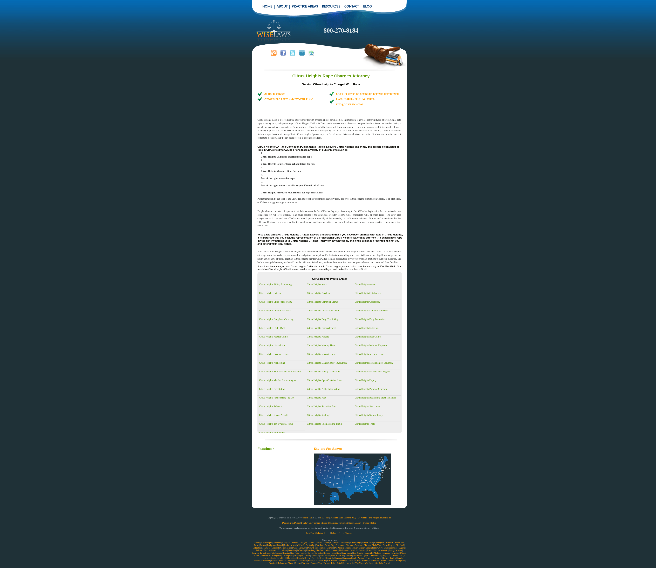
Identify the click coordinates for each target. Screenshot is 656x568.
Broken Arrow (290, 545)
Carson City (329, 545)
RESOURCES (331, 7)
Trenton (314, 563)
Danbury (302, 548)
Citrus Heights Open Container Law (324, 380)
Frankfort (292, 550)
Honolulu (354, 550)
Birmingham (379, 543)
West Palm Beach (382, 563)
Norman (348, 555)
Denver (330, 548)
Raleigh (393, 558)
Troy (320, 563)
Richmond (265, 560)
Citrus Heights (388, 545)
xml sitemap (322, 523)
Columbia (257, 548)
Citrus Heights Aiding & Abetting (275, 284)
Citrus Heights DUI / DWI (272, 328)
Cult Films (334, 518)
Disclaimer (286, 523)
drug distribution (369, 523)
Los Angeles (358, 553)
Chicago (367, 545)
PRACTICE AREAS (305, 7)
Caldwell (300, 545)
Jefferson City (269, 553)
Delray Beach (312, 548)
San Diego (343, 560)
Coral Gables (285, 548)
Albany (257, 543)
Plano (322, 558)
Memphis (386, 553)
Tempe (291, 563)
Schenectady (374, 560)
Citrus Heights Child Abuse (368, 293)
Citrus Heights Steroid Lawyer (369, 415)
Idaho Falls (371, 550)
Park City (281, 558)
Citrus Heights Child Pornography (275, 302)
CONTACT (351, 7)
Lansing (286, 553)
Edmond (369, 548)
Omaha (395, 555)
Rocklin (274, 560)
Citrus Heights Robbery (270, 406)
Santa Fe (352, 560)
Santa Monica (362, 560)
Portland (361, 558)
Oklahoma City (376, 555)
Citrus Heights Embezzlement (321, 328)
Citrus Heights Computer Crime (322, 302)
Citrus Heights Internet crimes (321, 354)
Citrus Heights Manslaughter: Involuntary (327, 363)
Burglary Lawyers (308, 523)
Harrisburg (310, 550)
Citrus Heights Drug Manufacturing (276, 319)
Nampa (307, 555)
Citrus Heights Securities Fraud (322, 406)
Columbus (266, 548)
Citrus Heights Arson (317, 284)
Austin (326, 543)
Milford (257, 555)
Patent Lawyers (355, 523)
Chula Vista (376, 545)
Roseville (282, 560)
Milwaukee (265, 555)
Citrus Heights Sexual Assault (273, 415)
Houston (362, 550)
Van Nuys (359, 563)
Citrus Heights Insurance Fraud (274, 354)
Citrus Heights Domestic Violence (371, 310)
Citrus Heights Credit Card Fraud (275, 310)
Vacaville (350, 563)
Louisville (369, 553)
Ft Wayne (301, 550)
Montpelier (288, 555)
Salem (310, 560)
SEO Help (324, 518)
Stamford (273, 563)
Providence (377, 558)
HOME (267, 7)
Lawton (304, 553)
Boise (256, 545)
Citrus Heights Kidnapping (272, 363)
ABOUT (282, 7)
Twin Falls (341, 563)
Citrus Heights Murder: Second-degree (277, 380)
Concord (275, 548)
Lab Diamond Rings (348, 518)
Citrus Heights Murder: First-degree (372, 371)
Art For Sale (307, 518)
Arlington (303, 543)
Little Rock (336, 553)
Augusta (318, 543)
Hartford (319, 550)
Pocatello (330, 558)
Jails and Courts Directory (341, 533)
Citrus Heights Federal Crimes (273, 336)
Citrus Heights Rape (316, 397)
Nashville (315, 555)
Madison (377, 553)
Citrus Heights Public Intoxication (323, 389)
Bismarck (389, 543)
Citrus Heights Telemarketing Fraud (324, 424)
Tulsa (333, 563)
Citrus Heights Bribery (270, 293)
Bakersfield (334, 543)
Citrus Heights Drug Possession (370, 319)
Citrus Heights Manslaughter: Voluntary (374, 363)
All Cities (296, 523)
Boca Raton (399, 543)
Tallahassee (282, 563)
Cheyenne (358, 545)
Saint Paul (302, 560)
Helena (327, 550)
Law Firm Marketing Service (318, 533)
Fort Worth (282, 550)
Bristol (280, 545)
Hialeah (335, 550)
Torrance (305, 563)
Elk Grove (378, 548)
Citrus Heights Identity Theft (321, 345)
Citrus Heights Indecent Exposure (371, 345)
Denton (322, 548)
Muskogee (298, 555)
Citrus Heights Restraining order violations (375, 397)
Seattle (383, 560)
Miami (403, 553)
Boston (263, 545)
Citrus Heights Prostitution (272, 389)
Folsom (259, 550)
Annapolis (286, 543)
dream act (344, 523)
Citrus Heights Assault (365, 284)
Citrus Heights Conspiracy (367, 302)
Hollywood (343, 550)
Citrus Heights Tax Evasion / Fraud (276, 424)
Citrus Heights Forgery (318, 336)
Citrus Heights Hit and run (272, 345)
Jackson (398, 550)
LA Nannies (362, 518)
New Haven (325, 555)
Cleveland (400, 545)
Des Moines (339, 548)
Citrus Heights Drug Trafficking (322, 319)
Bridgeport (271, 545)
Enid (386, 548)
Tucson (327, 563)
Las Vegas (295, 553)
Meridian (395, 553)
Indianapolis (383, 550)
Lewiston (319, 553)
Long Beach (347, 553)
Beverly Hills (367, 543)
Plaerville (315, 558)
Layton (311, 553)
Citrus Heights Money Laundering (323, 371)
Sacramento (292, 560)
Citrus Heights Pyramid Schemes (371, 389)
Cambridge (310, 545)
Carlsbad (319, 545)
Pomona (338, 558)
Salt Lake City (320, 560)
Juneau (279, 553)
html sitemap (333, 523)
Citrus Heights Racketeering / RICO (276, 397)
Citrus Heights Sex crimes (367, 406)
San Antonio (332, 560)
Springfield (400, 560)
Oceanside (357, 555)
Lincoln (327, 553)
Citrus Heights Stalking (318, 415)
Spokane (390, 560)
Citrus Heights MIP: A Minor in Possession (280, 371)
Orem (265, 558)
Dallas (294, 548)
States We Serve (328, 449)
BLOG (367, 7)
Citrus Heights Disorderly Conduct (323, 310)
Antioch (295, 543)
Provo (385, 558)
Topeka (298, 563)
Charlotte (349, 545)
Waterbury (369, 563)
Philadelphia (291, 558)
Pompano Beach (349, 558)
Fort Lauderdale (270, 550)
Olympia (386, 555)
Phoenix (300, 558)
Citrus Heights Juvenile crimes (369, 354)
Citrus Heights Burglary (318, 293)
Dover (355, 548)
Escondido (393, 548)
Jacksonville (257, 553)
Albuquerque (266, 543)
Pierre (307, 558)
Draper (362, 548)
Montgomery (277, 555)
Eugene (402, 548)
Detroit (348, 548)
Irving (391, 550)
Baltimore (345, 543)
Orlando (272, 558)
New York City (337, 555)
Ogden (365, 555)
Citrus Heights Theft (365, 424)
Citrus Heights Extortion (367, 328)
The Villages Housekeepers (380, 518)
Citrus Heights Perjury (366, 380)
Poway (368, 558)
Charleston (340, 545)
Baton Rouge (355, 543)
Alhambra (277, 543)
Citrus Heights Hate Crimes (368, 336)
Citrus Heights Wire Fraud (272, 432)
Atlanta (311, 543)
